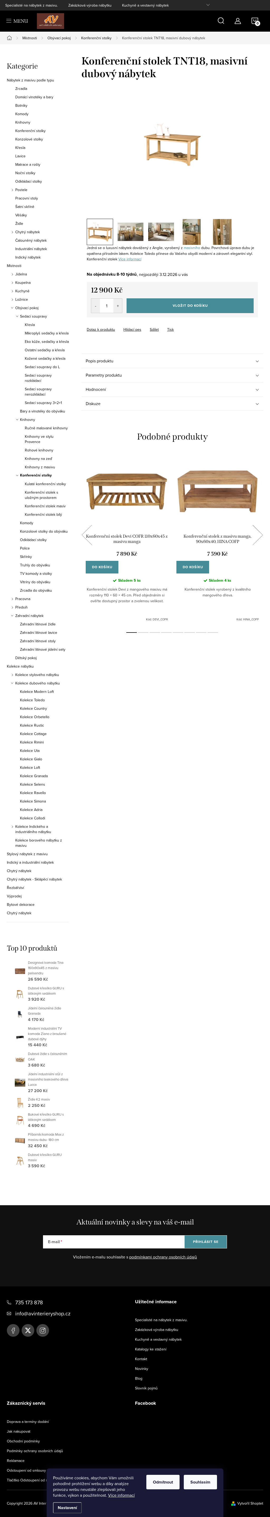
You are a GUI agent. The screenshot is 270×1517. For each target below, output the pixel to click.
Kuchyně (22, 291)
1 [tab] (131, 632)
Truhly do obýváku (35, 565)
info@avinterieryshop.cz (42, 1313)
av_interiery (42, 1330)
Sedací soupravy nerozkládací (38, 391)
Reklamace (16, 1460)
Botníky (21, 105)
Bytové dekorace (21, 904)
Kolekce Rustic (32, 725)
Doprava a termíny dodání (28, 1421)
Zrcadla (21, 88)
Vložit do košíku (190, 305)
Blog (138, 1378)
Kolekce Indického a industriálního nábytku (33, 829)
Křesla (20, 147)
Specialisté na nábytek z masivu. (31, 5)
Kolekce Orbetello (34, 716)
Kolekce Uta (30, 750)
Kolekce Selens (32, 784)
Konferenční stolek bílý (43, 514)
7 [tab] (201, 632)
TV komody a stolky (36, 573)
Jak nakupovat (18, 1431)
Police (25, 548)
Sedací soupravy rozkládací (38, 378)
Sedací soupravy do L (42, 366)
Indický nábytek (28, 257)
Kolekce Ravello (33, 792)
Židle (19, 223)
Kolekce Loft (30, 767)
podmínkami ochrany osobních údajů (163, 1257)
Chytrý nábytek (27, 232)
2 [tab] (143, 632)
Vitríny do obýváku (35, 582)
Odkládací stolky (28, 181)
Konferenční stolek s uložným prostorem (41, 495)
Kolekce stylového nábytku (37, 674)
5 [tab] (178, 632)
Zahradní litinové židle (38, 624)
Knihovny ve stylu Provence (39, 439)
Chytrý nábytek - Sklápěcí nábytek (34, 879)
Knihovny (22, 122)
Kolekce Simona (33, 801)
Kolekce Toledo (32, 700)
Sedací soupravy (33, 316)
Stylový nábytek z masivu (27, 854)
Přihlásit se (206, 1241)
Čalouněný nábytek (31, 240)
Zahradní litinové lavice (38, 632)
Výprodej (14, 896)
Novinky (141, 1368)
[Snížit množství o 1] (95, 306)
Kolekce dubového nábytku (37, 683)
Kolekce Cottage (33, 733)
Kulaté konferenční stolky (45, 484)
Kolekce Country (33, 708)
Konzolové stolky (29, 139)
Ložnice (21, 299)
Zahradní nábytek (29, 615)
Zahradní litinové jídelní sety (42, 649)
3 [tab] (155, 632)
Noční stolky (25, 173)
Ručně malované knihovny (46, 428)
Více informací (121, 1495)
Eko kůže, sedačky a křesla (47, 341)
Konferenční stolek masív (45, 506)
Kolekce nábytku (20, 666)
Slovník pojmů (146, 1388)
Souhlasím (200, 1482)
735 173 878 (29, 1302)
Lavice (20, 156)
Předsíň (21, 607)
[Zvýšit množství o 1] (117, 306)
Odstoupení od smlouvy (26, 1470)
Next (257, 535)
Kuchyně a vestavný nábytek (145, 5)
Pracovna (22, 598)
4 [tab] (166, 632)
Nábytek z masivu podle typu (30, 80)
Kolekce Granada (34, 776)
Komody (21, 113)
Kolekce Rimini (32, 742)
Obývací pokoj (26, 307)
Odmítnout (163, 1482)
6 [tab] (189, 632)
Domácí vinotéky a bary (34, 97)
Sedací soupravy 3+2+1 (43, 402)
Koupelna (23, 282)
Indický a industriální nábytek (30, 862)
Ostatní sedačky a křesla (45, 350)
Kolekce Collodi (32, 818)
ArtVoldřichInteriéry (13, 1330)
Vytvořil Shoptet (250, 1503)
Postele (21, 189)
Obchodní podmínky (23, 1441)
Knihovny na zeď (38, 458)
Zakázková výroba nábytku (90, 5)
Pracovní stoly (26, 198)
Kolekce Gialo (31, 759)
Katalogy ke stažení (150, 1349)
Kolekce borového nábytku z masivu (38, 843)
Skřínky (26, 556)
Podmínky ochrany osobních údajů (35, 1450)
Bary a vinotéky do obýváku (42, 411)
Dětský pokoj (26, 657)
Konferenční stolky (30, 130)
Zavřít (116, 325)
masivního (192, 247)
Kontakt (141, 1359)
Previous (86, 535)
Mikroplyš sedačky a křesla (47, 333)
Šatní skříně (24, 206)
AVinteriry (28, 1330)
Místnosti (14, 265)
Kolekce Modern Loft (37, 691)
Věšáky (21, 215)
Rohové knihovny (39, 450)
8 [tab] (213, 632)
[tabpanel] (126, 541)
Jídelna (21, 274)
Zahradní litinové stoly (38, 641)
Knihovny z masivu (40, 467)
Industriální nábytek (31, 248)
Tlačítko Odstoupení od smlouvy (33, 1480)
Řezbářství (15, 887)
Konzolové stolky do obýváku (44, 531)
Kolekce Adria (31, 809)
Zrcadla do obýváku (36, 590)
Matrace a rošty (27, 164)
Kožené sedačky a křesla (45, 358)
